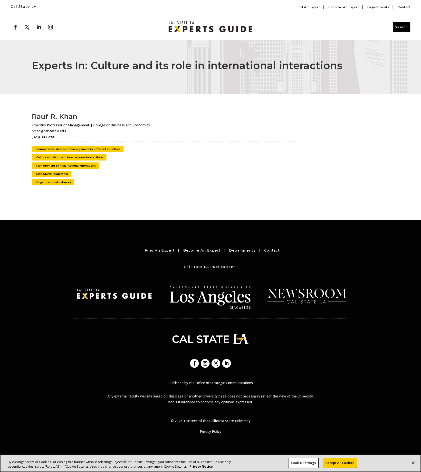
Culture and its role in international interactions (70, 157)
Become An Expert (343, 7)
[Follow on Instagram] (50, 27)
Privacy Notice (201, 466)
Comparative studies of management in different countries (78, 149)
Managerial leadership (52, 174)
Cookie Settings (303, 463)
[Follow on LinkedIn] (39, 27)
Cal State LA (23, 6)
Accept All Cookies (339, 463)
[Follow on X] (27, 27)
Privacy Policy (210, 431)
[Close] (413, 462)
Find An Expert (308, 7)
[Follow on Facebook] (15, 27)
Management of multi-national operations (66, 165)
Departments (378, 7)
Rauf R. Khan (54, 116)
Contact (404, 7)
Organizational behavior (53, 182)
